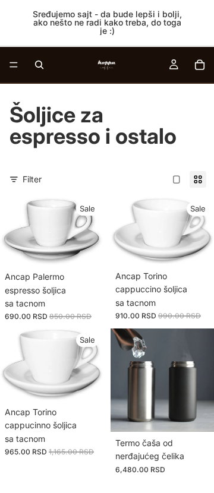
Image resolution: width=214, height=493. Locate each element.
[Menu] (13, 64)
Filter (32, 179)
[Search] (39, 65)
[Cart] (200, 65)
